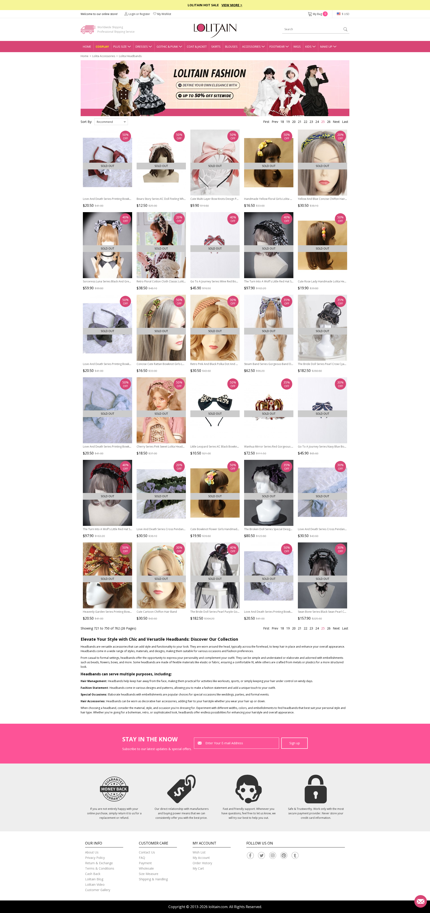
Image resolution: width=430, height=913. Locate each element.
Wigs (297, 47)
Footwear (277, 47)
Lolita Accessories (103, 56)
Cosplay (102, 47)
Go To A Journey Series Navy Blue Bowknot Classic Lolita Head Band (341, 446)
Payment (145, 863)
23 (311, 121)
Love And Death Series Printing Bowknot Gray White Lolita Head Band (288, 612)
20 (294, 121)
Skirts (216, 47)
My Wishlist (164, 14)
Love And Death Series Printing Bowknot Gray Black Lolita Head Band (126, 364)
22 (305, 121)
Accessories (251, 47)
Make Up (326, 47)
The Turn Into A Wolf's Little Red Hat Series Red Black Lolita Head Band (127, 529)
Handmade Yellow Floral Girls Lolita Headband (274, 199)
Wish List (199, 852)
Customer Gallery (97, 890)
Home (87, 47)
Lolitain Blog (94, 879)
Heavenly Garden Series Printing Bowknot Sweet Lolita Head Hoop (125, 612)
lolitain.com (218, 906)
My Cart (198, 868)
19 (288, 121)
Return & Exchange (99, 863)
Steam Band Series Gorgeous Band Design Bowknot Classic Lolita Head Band (293, 364)
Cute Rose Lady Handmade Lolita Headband (326, 281)
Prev (275, 121)
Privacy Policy (95, 857)
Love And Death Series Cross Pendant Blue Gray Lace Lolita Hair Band (342, 529)
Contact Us (147, 852)
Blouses (231, 47)
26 (329, 121)
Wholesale (146, 868)
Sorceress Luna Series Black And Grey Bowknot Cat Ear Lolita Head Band (128, 281)
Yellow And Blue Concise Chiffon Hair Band (325, 199)
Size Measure (148, 874)
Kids (308, 47)
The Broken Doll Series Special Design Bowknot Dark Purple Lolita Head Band (293, 529)
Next (336, 121)
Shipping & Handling (153, 879)
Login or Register (139, 14)
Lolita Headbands (130, 56)
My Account (201, 857)
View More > (231, 5)
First (266, 121)
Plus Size (120, 47)
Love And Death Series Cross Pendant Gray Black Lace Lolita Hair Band (181, 529)
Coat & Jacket (197, 47)
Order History (202, 863)
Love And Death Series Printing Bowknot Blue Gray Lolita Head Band (126, 446)
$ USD (345, 14)
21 (299, 121)
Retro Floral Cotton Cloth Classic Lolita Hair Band (168, 281)
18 (282, 121)
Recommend (105, 122)
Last (345, 121)
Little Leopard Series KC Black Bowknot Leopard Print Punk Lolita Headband (238, 446)
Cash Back (92, 874)
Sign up (294, 743)
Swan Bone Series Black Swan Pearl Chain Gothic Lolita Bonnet (337, 612)
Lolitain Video (95, 884)
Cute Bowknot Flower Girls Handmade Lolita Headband (225, 529)
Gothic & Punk (167, 47)
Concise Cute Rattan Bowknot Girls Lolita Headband (169, 364)
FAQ (142, 857)
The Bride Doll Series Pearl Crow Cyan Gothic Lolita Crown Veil (337, 364)
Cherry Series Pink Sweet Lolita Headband (163, 446)
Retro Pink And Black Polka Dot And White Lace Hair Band (226, 364)
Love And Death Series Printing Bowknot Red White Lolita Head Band (126, 199)
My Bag (319, 14)
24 (317, 121)
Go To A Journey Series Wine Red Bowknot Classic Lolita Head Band (233, 281)
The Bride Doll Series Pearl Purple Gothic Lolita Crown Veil (227, 612)
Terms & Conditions (99, 868)
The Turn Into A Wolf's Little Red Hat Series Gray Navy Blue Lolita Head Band (292, 281)
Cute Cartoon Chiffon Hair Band (157, 612)
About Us (92, 852)
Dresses (141, 47)
